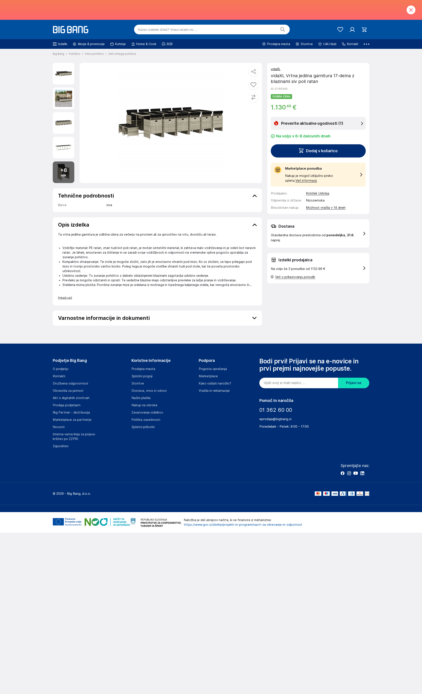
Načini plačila (141, 398)
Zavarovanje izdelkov (147, 412)
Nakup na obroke (144, 405)
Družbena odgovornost (70, 383)
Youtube (356, 473)
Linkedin (362, 473)
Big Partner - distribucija (71, 412)
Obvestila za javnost (68, 391)
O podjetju (60, 369)
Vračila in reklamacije (214, 391)
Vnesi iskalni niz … (167, 30)
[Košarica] (364, 30)
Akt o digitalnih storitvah (71, 398)
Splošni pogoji (142, 376)
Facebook (342, 473)
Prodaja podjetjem (66, 405)
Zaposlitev (61, 446)
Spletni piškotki (143, 427)
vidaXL (275, 69)
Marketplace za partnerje (72, 420)
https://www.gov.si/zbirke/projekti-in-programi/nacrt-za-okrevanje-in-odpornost (243, 524)
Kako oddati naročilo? (215, 383)
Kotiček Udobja (317, 193)
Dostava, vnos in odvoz (149, 391)
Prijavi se (353, 383)
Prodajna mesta (143, 369)
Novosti (59, 427)
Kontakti (59, 376)
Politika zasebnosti (145, 420)
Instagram (349, 473)
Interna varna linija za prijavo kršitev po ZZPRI (74, 436)
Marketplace (208, 376)
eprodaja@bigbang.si (275, 419)
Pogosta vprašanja (213, 369)
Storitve (137, 383)
